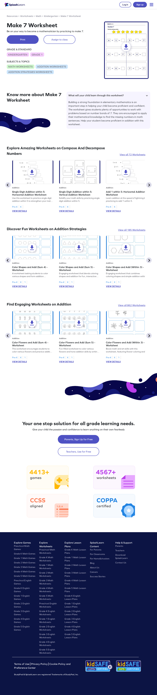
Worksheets (26, 16)
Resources (12, 16)
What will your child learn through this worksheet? (96, 95)
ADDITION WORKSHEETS (51, 66)
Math (38, 16)
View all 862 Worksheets (131, 305)
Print (22, 39)
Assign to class (59, 39)
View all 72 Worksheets (132, 154)
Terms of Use (22, 664)
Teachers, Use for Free (78, 451)
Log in (125, 4)
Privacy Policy (39, 664)
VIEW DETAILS (19, 211)
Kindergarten (51, 16)
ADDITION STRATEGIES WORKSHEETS (30, 72)
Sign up (140, 4)
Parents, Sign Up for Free (78, 439)
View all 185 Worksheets (131, 229)
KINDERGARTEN (17, 54)
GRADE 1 (37, 54)
